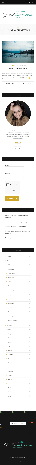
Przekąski (10, 375)
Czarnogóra (11, 269)
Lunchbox (10, 354)
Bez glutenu (11, 334)
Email (7, 174)
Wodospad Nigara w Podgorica (22, 222)
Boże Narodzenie (12, 338)
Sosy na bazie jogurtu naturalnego (17, 238)
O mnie (8, 260)
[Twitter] (25, 83)
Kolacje (10, 350)
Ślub (9, 312)
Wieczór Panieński (12, 320)
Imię (7, 165)
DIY (9, 299)
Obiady (10, 363)
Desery (10, 342)
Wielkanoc (11, 392)
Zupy (9, 396)
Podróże (12, 65)
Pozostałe (10, 286)
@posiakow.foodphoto (19, 424)
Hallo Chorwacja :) (18, 68)
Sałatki (10, 379)
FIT (9, 346)
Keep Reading (10, 83)
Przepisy (9, 329)
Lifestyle (9, 256)
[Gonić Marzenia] (18, 14)
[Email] (30, 83)
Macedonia (11, 277)
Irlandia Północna (12, 273)
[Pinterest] (28, 83)
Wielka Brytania (12, 290)
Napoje (10, 358)
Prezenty (10, 308)
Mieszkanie (11, 303)
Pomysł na (9, 295)
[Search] (32, 2)
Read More (18, 142)
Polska (9, 281)
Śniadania (10, 383)
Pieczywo (10, 367)
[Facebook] (23, 83)
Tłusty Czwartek (12, 388)
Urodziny (10, 316)
